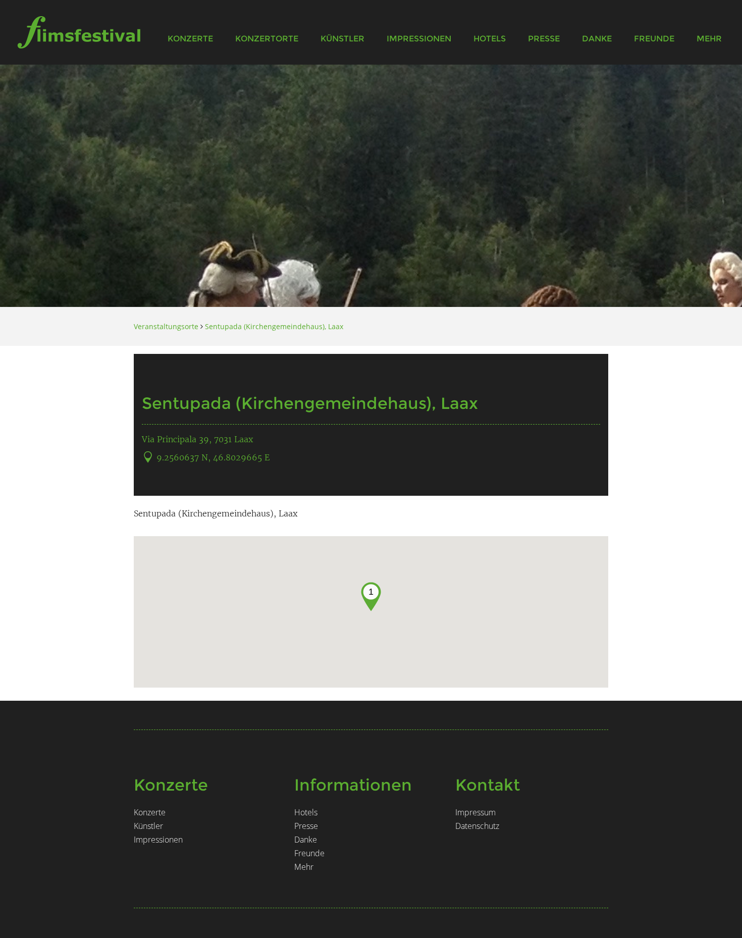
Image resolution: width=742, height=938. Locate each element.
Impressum (475, 812)
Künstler (342, 38)
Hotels (489, 38)
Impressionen (419, 38)
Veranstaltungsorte (166, 326)
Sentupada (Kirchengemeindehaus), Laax (274, 326)
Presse (544, 38)
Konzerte (190, 38)
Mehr (709, 38)
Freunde (654, 38)
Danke (597, 38)
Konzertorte (266, 38)
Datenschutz (477, 825)
